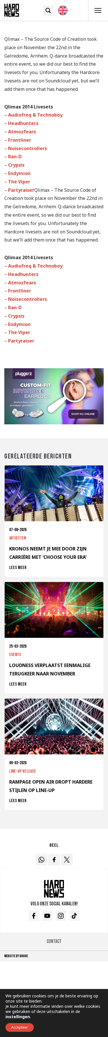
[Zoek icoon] (48, 10)
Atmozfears (22, 131)
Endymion (19, 173)
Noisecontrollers (27, 148)
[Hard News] (11, 10)
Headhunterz (23, 123)
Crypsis (16, 165)
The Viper (19, 181)
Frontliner (19, 140)
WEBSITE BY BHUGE (16, 956)
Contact (54, 941)
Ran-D (15, 156)
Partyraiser (21, 190)
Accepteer (19, 1027)
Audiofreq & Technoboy (35, 115)
